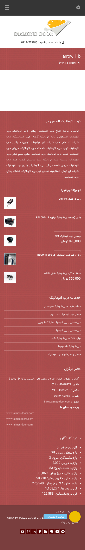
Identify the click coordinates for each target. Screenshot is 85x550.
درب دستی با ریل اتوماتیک (68, 330)
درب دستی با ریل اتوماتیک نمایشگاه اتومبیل (59, 322)
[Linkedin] (33, 531)
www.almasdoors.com (19, 419)
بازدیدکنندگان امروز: (64, 458)
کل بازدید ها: (68, 488)
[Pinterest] (28, 531)
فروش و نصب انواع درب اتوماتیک (64, 354)
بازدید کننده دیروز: (65, 468)
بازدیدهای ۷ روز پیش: (62, 473)
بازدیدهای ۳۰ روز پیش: (61, 478)
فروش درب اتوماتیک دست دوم (66, 314)
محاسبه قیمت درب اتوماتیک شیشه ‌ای (62, 306)
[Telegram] (62, 531)
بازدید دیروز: (68, 463)
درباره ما (60, 512)
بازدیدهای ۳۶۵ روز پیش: (60, 483)
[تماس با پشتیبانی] (75, 517)
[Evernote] (51, 531)
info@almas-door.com (57, 402)
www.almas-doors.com (20, 413)
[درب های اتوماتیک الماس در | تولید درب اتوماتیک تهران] (42, 35)
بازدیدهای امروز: (66, 452)
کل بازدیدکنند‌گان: (65, 493)
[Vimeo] (39, 531)
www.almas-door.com (19, 425)
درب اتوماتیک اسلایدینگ (69, 346)
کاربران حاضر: (68, 447)
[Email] (22, 531)
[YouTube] (56, 531)
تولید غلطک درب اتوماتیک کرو (66, 338)
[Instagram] (45, 531)
